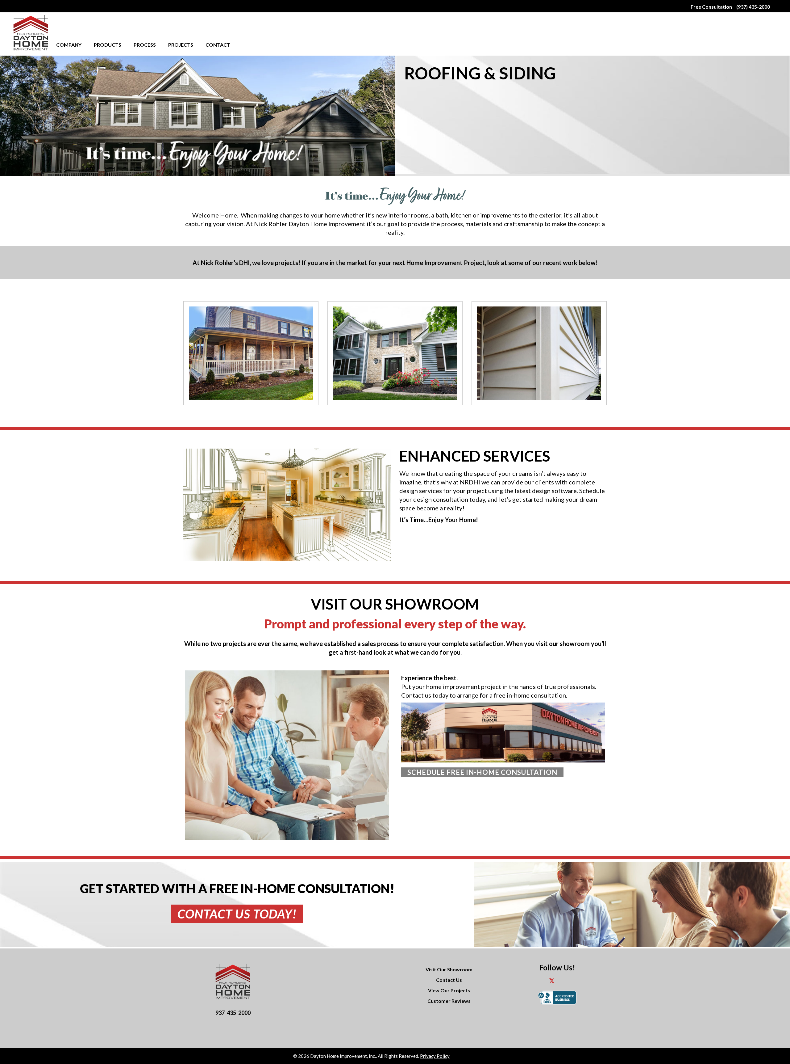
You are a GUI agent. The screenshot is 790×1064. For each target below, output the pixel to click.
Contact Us (449, 980)
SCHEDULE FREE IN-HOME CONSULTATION (482, 772)
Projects (180, 45)
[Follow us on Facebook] (539, 981)
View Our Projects (449, 990)
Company (68, 45)
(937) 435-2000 (753, 7)
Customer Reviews (449, 1001)
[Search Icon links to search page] (774, 6)
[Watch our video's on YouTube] (575, 981)
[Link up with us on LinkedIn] (564, 981)
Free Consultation (711, 7)
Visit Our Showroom (449, 969)
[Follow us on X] (552, 981)
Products (107, 45)
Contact (218, 45)
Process (145, 45)
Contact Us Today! (237, 913)
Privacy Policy (435, 1056)
